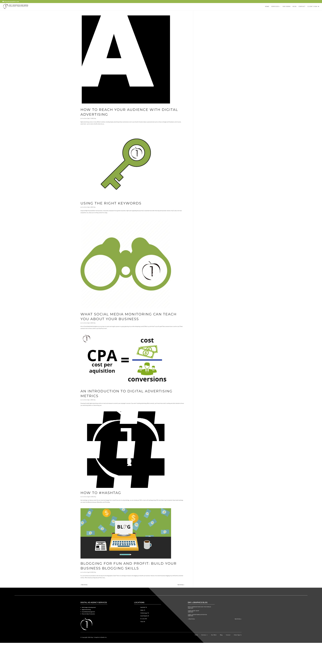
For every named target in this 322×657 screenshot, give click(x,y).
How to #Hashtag (100, 493)
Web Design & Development (89, 607)
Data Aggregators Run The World (199, 606)
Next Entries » (181, 584)
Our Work (287, 6)
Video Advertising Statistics (197, 614)
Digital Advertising (86, 609)
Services (275, 6)
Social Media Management (88, 611)
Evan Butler (84, 118)
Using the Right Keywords (110, 203)
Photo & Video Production (88, 614)
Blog (295, 6)
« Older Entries (83, 584)
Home (267, 6)
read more (190, 608)
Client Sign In (313, 6)
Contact (302, 6)
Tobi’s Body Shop (193, 610)
